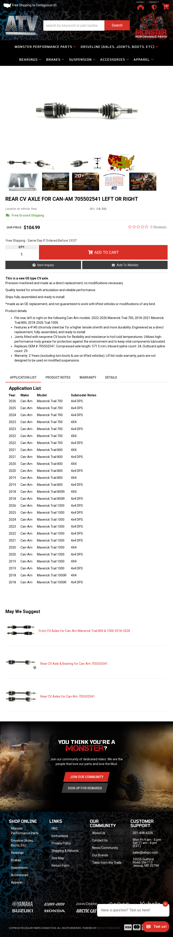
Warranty (88, 377)
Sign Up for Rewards (85, 788)
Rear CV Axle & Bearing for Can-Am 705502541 (74, 663)
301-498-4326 (143, 833)
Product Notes (58, 377)
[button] (86, 25)
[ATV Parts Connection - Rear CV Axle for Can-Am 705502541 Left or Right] (86, 111)
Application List (23, 377)
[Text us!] (156, 928)
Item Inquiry (45, 265)
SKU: (92, 208)
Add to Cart (106, 252)
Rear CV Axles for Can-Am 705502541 (67, 696)
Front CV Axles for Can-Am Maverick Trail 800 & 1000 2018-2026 (84, 631)
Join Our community (86, 777)
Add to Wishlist (127, 265)
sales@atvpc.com (145, 852)
